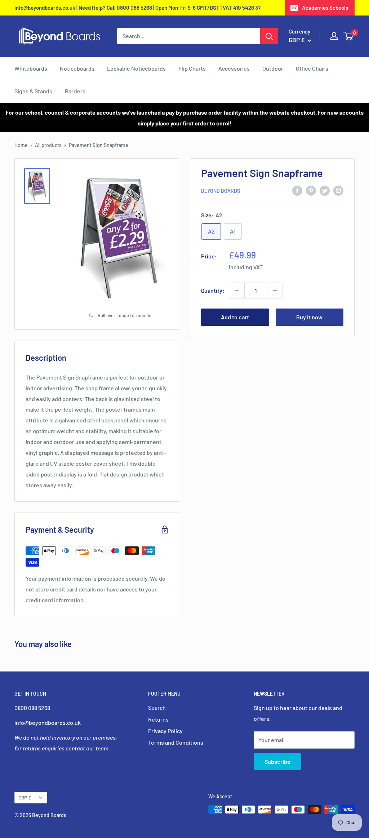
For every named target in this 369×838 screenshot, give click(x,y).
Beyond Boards (220, 191)
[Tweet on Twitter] (325, 190)
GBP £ (24, 797)
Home (21, 145)
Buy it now (309, 317)
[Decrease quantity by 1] (236, 290)
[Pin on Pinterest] (311, 190)
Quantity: (212, 290)
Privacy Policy (165, 730)
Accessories (234, 68)
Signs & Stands (33, 91)
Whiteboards (30, 68)
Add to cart (235, 317)
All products (48, 145)
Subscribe (277, 761)
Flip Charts (192, 68)
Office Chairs (312, 68)
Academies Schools (325, 7)
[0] (348, 36)
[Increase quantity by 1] (275, 290)
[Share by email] (338, 190)
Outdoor (272, 68)
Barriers (75, 91)
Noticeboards (77, 68)
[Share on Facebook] (297, 190)
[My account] (334, 36)
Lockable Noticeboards (136, 68)
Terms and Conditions (175, 742)
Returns (158, 719)
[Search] (269, 36)
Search (157, 707)
